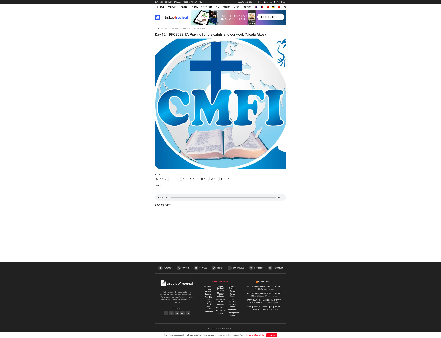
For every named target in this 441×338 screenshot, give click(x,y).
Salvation (232, 302)
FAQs (200, 2)
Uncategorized (233, 313)
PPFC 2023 (220, 310)
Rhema (232, 299)
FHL (217, 7)
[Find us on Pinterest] (274, 2)
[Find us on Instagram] (277, 2)
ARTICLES (172, 7)
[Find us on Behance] (182, 313)
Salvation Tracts (232, 306)
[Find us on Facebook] (258, 2)
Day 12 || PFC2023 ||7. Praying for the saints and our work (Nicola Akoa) (183, 28)
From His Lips (208, 298)
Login (284, 2)
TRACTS (184, 7)
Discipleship (208, 286)
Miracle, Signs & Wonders (220, 295)
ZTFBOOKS (186, 2)
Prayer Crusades (232, 287)
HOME (162, 7)
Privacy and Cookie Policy (255, 335)
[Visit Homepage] (171, 17)
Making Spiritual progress (220, 288)
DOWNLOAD (169, 2)
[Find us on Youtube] (265, 2)
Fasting (208, 294)
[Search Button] (285, 7)
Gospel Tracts (208, 307)
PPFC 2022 (220, 307)
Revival (232, 291)
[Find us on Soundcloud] (271, 2)
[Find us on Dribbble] (188, 313)
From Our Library (208, 303)
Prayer (220, 313)
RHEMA (195, 7)
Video (232, 316)
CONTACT (248, 7)
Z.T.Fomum (177, 2)
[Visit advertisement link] (238, 17)
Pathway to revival (220, 300)
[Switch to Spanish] (279, 7)
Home (157, 28)
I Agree (272, 335)
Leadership (208, 311)
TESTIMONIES (206, 7)
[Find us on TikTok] (268, 2)
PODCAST (194, 2)
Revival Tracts (232, 295)
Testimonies (232, 310)
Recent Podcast (265, 282)
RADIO (162, 2)
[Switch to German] (273, 7)
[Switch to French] (262, 7)
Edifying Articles (208, 290)
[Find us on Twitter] (261, 2)
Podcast (220, 304)
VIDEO (236, 7)
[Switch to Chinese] (268, 7)
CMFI (156, 2)
